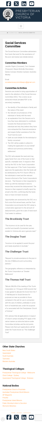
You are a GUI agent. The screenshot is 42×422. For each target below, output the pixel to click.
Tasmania (6, 359)
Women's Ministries (9, 406)
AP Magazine (7, 395)
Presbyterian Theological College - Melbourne (19, 373)
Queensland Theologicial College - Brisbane (18, 378)
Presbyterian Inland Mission (12, 400)
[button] (21, 26)
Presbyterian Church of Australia (14, 389)
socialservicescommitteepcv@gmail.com (20, 82)
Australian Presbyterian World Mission (16, 392)
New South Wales (9, 350)
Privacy (19, 412)
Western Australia (9, 361)
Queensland (7, 353)
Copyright (27, 412)
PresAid (5, 398)
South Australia (8, 356)
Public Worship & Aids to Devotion (15, 403)
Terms (13, 412)
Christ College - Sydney (11, 375)
